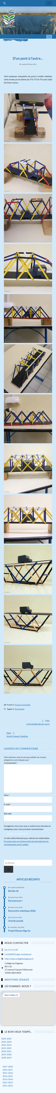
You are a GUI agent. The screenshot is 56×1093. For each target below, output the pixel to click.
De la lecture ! (15, 900)
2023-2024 (6, 1041)
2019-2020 (6, 1054)
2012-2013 (8, 1082)
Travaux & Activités (22, 705)
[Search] (8, 869)
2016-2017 (8, 1069)
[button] (4, 2)
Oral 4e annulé (15, 920)
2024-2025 (6, 1038)
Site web (7, 813)
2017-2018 (8, 1066)
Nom (7, 795)
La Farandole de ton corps (37, 722)
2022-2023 (6, 1045)
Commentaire (10, 763)
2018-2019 (6, 1057)
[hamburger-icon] (49, 3)
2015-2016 (8, 1073)
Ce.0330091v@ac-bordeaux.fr (18, 954)
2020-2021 (6, 1051)
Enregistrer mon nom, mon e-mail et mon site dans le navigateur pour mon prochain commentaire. (27, 827)
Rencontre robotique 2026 (22, 910)
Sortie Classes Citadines (17, 735)
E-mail (7, 804)
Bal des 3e (13, 890)
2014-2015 (8, 1076)
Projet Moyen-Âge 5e (19, 930)
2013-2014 (8, 1079)
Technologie (19, 709)
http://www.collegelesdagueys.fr (19, 958)
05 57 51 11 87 (11, 949)
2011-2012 (8, 1085)
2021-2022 (6, 1048)
